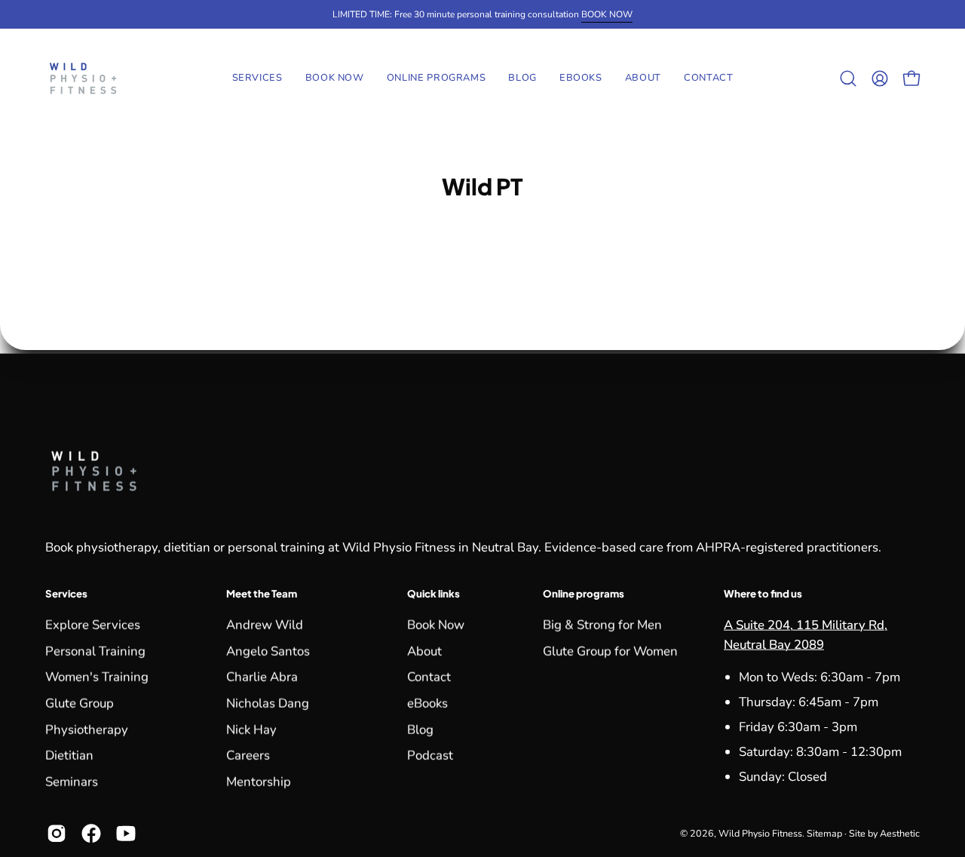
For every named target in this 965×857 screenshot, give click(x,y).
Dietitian (69, 755)
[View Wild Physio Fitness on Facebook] (91, 833)
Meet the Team (261, 594)
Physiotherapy (86, 729)
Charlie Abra (262, 677)
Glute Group (79, 702)
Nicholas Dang (267, 702)
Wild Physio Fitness (760, 833)
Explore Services (92, 624)
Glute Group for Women (610, 650)
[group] (482, 14)
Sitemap (824, 833)
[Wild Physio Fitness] (83, 78)
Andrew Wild (264, 624)
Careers (248, 755)
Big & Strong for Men (602, 624)
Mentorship (258, 781)
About (424, 650)
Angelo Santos (268, 650)
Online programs (583, 594)
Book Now (435, 624)
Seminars (71, 781)
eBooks (427, 702)
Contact (429, 677)
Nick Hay (251, 729)
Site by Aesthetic (884, 833)
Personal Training (95, 650)
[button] (436, 78)
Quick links (433, 594)
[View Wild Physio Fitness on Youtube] (126, 833)
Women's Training (97, 677)
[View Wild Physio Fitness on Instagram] (56, 833)
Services (66, 594)
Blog (420, 729)
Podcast (430, 755)
